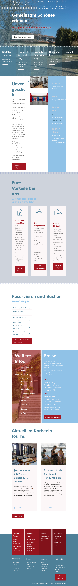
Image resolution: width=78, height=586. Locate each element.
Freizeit (23, 405)
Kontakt (23, 409)
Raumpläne (25, 389)
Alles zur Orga (58, 266)
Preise (42, 562)
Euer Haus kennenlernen (23, 37)
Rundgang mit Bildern (26, 368)
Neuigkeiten (44, 568)
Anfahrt (23, 413)
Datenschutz (44, 583)
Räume (28, 564)
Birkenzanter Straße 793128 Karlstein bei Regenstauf (59, 89)
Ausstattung (25, 374)
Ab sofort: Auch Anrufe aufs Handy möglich (23, 474)
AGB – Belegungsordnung (58, 583)
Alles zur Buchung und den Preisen (21, 341)
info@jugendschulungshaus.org (45, 538)
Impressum (35, 583)
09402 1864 (56, 135)
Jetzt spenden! (60, 577)
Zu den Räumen (20, 269)
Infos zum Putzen (24, 399)
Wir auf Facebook (17, 570)
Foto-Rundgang (31, 562)
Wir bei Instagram (17, 564)
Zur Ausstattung (40, 267)
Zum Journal (17, 516)
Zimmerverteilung (28, 393)
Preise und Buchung (17, 166)
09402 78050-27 (57, 123)
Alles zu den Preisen (52, 417)
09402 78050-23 (57, 117)
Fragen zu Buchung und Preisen (26, 382)
